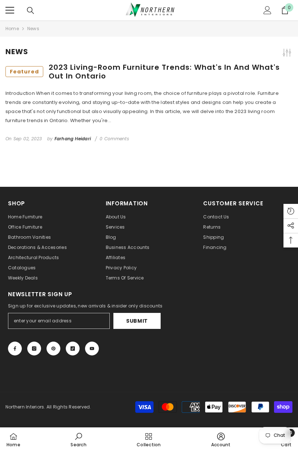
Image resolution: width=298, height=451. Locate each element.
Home (12, 28)
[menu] (9, 10)
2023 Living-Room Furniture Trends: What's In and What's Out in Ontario (145, 71)
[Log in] (267, 10)
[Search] (30, 10)
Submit (137, 321)
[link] (78, 439)
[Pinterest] (53, 348)
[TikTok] (73, 348)
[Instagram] (34, 348)
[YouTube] (92, 348)
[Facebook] (15, 348)
